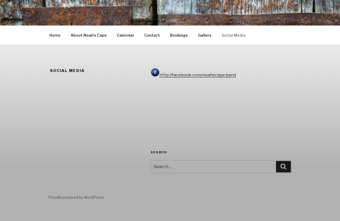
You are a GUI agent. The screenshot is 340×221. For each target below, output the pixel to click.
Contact (152, 35)
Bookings (179, 35)
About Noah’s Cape (89, 35)
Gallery (204, 35)
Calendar (125, 35)
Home (55, 35)
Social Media (233, 35)
